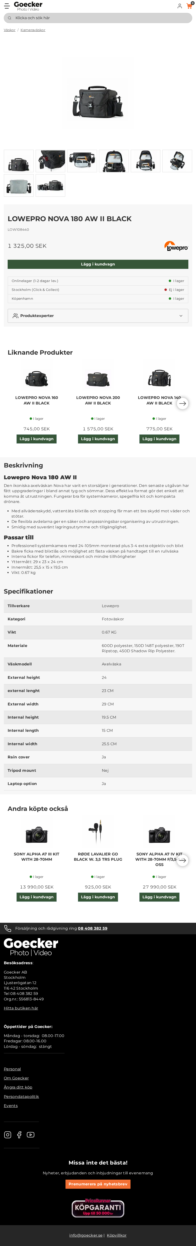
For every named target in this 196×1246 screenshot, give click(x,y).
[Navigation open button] (7, 6)
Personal (12, 1069)
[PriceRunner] (98, 1207)
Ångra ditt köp (18, 1087)
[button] (180, 6)
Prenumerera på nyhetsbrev (98, 1184)
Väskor (10, 30)
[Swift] (28, 6)
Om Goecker (16, 1078)
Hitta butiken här (21, 1008)
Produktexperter (37, 315)
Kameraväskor (33, 30)
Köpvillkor (116, 1235)
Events (11, 1105)
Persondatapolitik (21, 1096)
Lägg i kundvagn (98, 264)
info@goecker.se (86, 1235)
